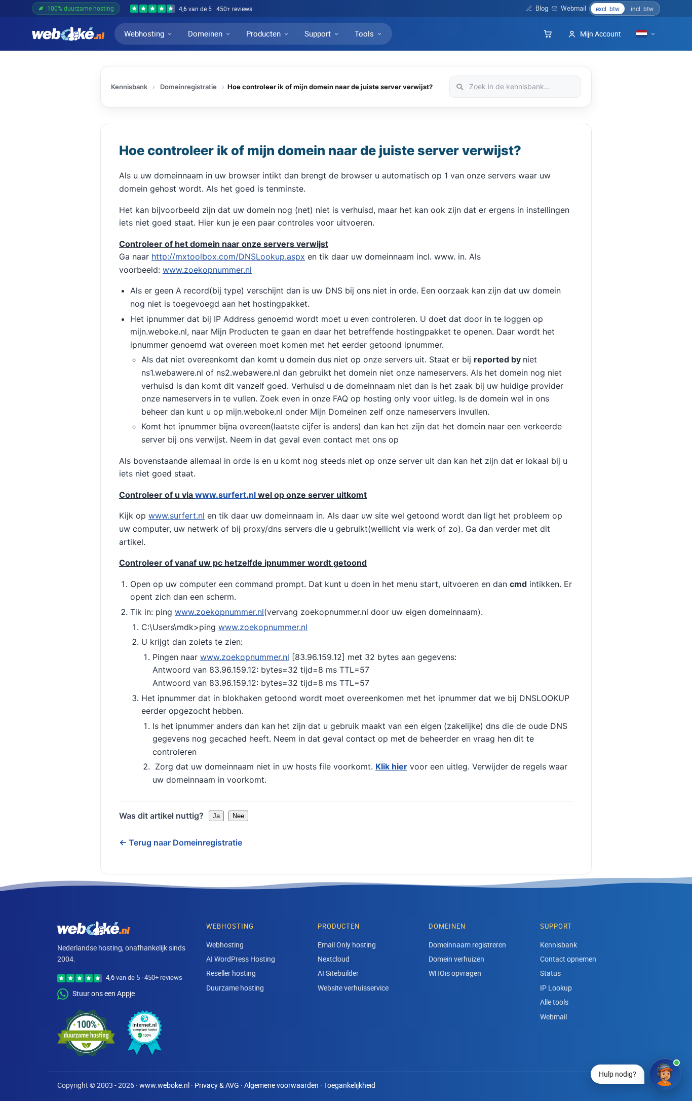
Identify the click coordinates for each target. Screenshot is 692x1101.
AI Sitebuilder (338, 973)
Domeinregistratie (188, 87)
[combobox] (515, 87)
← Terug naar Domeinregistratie (180, 842)
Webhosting (144, 33)
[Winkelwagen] (547, 34)
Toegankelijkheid (349, 1085)
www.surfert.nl (225, 495)
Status (550, 973)
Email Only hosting (347, 944)
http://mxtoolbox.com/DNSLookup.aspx (228, 256)
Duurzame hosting (235, 988)
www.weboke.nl (164, 1085)
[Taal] (646, 33)
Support (317, 33)
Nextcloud (334, 959)
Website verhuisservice (353, 988)
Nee (238, 816)
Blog (541, 8)
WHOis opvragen (455, 973)
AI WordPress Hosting (240, 959)
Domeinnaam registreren (467, 944)
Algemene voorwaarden (281, 1085)
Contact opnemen (568, 959)
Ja (216, 816)
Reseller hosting (231, 973)
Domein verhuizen (456, 959)
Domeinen (205, 33)
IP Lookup (556, 988)
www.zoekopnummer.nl (207, 270)
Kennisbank (129, 87)
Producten (263, 33)
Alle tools (554, 1002)
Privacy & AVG (217, 1085)
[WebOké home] (68, 34)
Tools (364, 33)
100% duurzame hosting (80, 8)
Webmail (573, 8)
